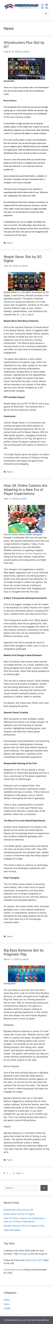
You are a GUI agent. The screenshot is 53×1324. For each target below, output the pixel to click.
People (7, 1308)
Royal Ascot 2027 (34, 1260)
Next (20, 1173)
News (10, 243)
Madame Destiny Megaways (30, 553)
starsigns (23, 1254)
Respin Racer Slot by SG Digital (23, 259)
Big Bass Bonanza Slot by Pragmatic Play (24, 952)
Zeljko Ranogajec (12, 1230)
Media (7, 1300)
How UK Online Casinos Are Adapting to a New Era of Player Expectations (25, 489)
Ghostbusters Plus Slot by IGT (24, 45)
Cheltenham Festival (14, 1269)
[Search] (44, 1188)
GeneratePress (42, 1320)
